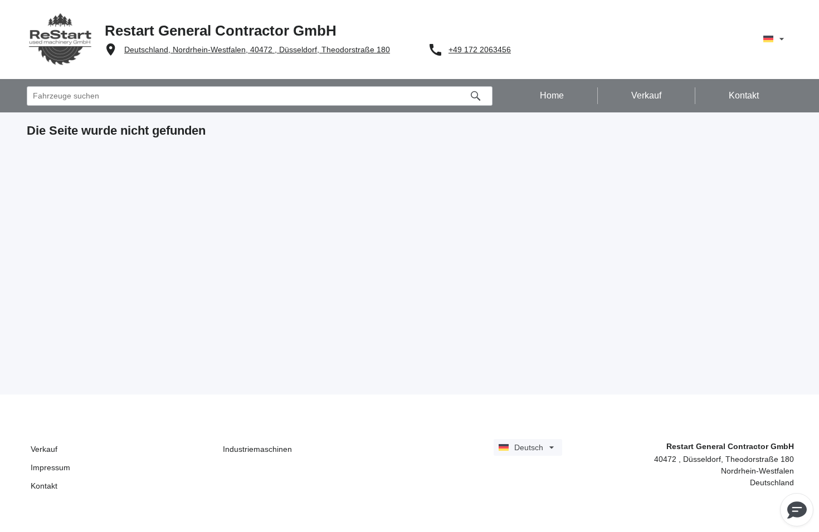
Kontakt (44, 485)
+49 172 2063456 (479, 49)
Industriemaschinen (257, 449)
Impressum (50, 467)
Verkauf (44, 449)
